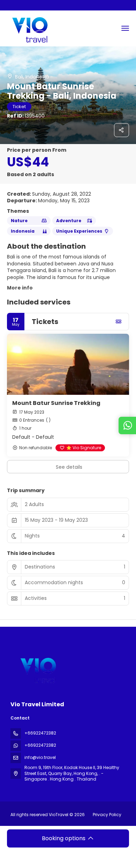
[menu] (125, 28)
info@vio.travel (40, 757)
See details (69, 467)
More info (20, 287)
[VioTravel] (37, 669)
